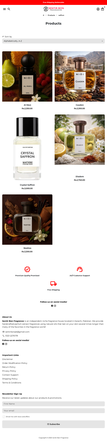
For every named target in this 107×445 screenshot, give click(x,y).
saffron (61, 15)
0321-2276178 (10, 335)
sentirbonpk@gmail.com (16, 332)
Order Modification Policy (14, 363)
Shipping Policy (10, 378)
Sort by (7, 36)
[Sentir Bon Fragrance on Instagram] (55, 306)
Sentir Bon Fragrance (60, 438)
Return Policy (8, 367)
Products (51, 15)
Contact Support (10, 375)
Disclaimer (7, 359)
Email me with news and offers (18, 417)
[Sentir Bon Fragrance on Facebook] (52, 306)
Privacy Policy (9, 371)
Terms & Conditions (11, 382)
